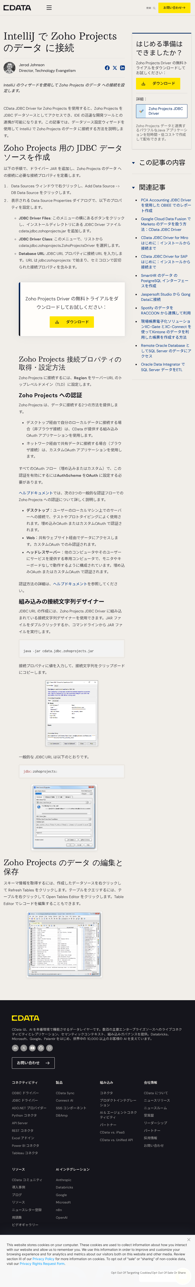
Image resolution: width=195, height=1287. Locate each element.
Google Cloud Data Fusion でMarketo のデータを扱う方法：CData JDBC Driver (166, 224)
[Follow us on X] (114, 67)
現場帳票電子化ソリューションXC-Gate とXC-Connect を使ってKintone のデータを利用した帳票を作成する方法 (166, 329)
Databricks (64, 1187)
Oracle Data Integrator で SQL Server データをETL (163, 367)
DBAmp (62, 1115)
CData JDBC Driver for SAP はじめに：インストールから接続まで (165, 262)
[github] (41, 1048)
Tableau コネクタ (25, 1153)
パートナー (108, 1125)
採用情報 (150, 1138)
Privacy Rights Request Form (42, 1264)
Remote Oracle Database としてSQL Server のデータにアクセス (166, 351)
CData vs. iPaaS (112, 1132)
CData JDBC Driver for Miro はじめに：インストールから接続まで (165, 243)
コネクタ (106, 1093)
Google (61, 1195)
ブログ (17, 1195)
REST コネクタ (23, 1130)
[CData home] (21, 7)
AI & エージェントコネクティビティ (118, 1114)
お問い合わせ (172, 8)
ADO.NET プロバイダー (29, 1108)
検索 (148, 8)
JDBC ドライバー (25, 1100)
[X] (23, 1048)
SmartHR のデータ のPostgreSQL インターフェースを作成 (165, 281)
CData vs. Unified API (116, 1140)
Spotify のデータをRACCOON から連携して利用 (166, 310)
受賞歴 (149, 1115)
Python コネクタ (24, 1115)
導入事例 (18, 1187)
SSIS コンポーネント (71, 1108)
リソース (18, 1202)
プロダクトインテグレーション (118, 1102)
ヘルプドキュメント (36, 493)
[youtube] (32, 1048)
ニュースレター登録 (27, 1210)
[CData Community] (49, 1048)
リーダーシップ (155, 1123)
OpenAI (61, 1217)
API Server (20, 1123)
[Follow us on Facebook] (107, 67)
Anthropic (63, 1180)
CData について (156, 1093)
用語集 (17, 1217)
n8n (59, 1210)
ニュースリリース (157, 1100)
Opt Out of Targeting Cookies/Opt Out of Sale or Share (148, 1273)
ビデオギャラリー (25, 1225)
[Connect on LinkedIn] (122, 67)
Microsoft (63, 1202)
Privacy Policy (43, 1259)
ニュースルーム (155, 1108)
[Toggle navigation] (48, 7)
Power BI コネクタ (25, 1145)
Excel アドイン (23, 1138)
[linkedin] (15, 1048)
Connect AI (64, 1100)
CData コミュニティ (27, 1180)
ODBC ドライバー (25, 1093)
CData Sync (65, 1093)
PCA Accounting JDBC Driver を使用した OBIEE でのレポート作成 (166, 205)
